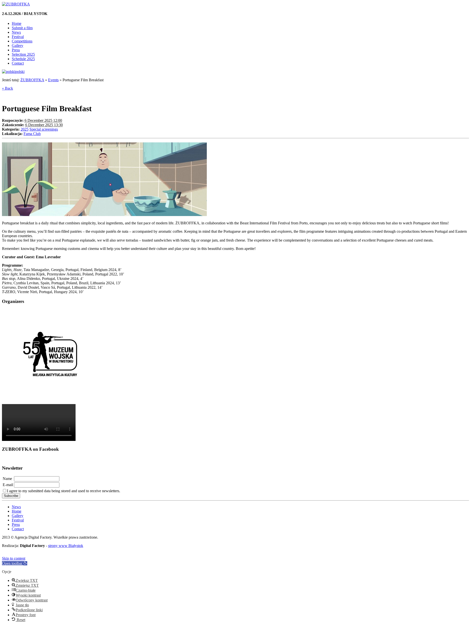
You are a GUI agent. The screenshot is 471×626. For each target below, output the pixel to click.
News (16, 32)
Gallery (17, 45)
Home (16, 23)
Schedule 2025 (23, 59)
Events (53, 80)
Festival (18, 37)
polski (20, 71)
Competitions (22, 41)
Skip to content (13, 558)
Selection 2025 (23, 54)
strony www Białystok (65, 546)
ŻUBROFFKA (32, 80)
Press (16, 50)
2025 (24, 129)
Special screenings (43, 129)
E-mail (8, 485)
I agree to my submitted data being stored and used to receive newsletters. (63, 491)
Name (7, 478)
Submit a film (22, 28)
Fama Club (32, 134)
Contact (18, 63)
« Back (7, 88)
